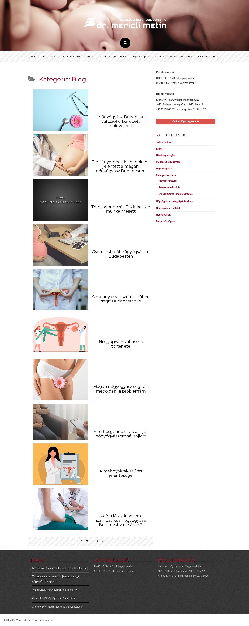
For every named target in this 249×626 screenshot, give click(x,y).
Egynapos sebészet (116, 56)
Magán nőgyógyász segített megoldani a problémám (121, 388)
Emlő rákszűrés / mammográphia (176, 194)
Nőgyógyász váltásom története (121, 343)
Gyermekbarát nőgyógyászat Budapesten (121, 254)
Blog (191, 56)
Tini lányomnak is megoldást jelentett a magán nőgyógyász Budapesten (121, 166)
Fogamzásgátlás (164, 169)
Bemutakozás (50, 56)
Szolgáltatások (71, 56)
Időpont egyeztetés (172, 56)
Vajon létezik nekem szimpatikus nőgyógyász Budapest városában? (121, 520)
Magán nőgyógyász (166, 221)
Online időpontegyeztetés (185, 121)
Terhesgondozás (164, 142)
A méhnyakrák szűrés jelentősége (120, 473)
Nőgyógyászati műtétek (168, 208)
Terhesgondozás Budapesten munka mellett (120, 209)
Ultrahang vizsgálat (165, 155)
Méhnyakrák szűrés (166, 175)
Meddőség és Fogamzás (168, 162)
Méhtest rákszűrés (168, 181)
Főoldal (34, 56)
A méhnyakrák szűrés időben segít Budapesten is (121, 299)
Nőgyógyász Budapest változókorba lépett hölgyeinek (120, 121)
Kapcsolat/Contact (209, 56)
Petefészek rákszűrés (169, 187)
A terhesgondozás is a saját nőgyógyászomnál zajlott (121, 433)
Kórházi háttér (92, 56)
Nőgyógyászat (163, 215)
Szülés (159, 149)
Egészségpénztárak (144, 56)
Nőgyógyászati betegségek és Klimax (175, 201)
